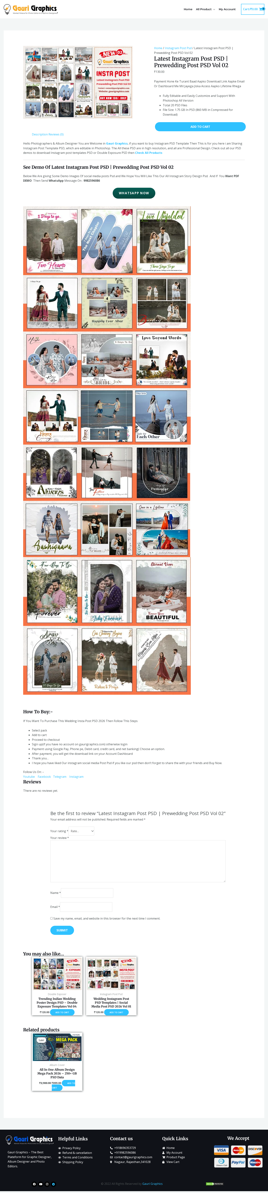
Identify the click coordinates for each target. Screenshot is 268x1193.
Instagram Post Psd (178, 48)
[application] (213, 9)
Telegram (61, 777)
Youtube (30, 777)
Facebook (44, 777)
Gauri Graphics (117, 143)
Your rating (59, 831)
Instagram (76, 777)
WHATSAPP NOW (134, 193)
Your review (59, 838)
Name (55, 893)
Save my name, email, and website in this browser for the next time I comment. (106, 918)
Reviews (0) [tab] (56, 134)
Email (55, 907)
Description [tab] (40, 134)
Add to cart (200, 127)
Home (158, 48)
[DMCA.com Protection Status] (215, 1184)
